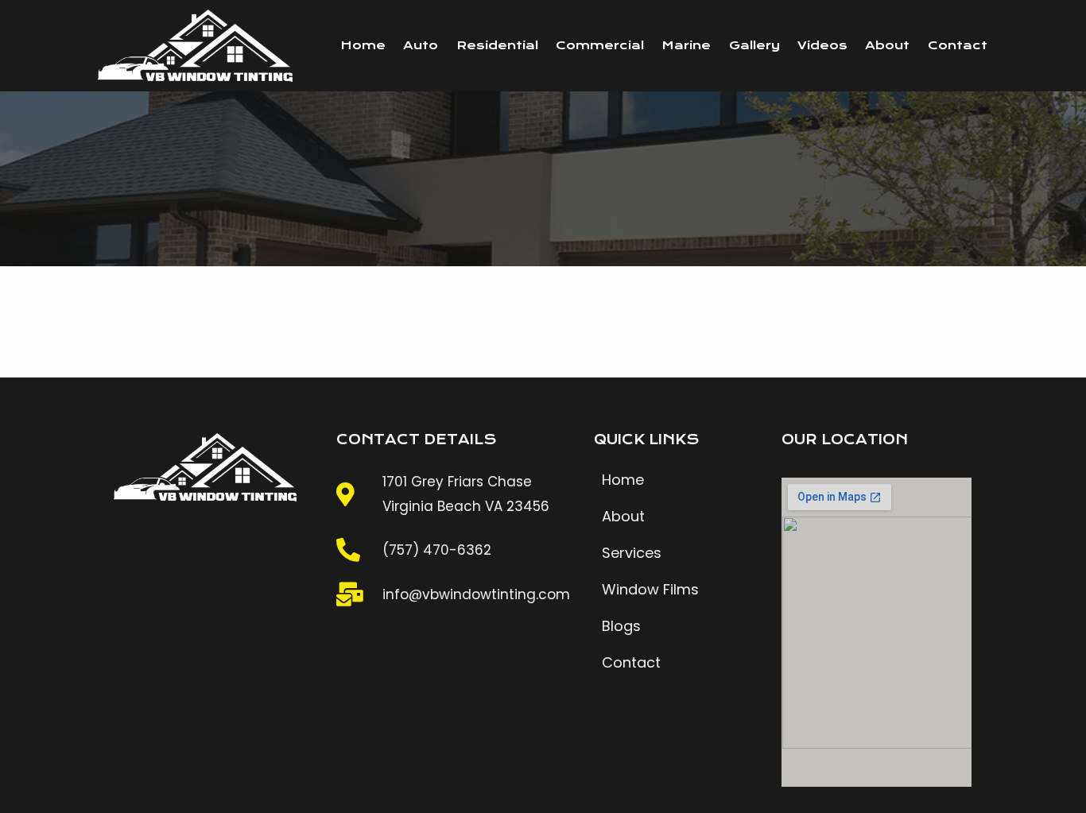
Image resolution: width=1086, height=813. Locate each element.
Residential (497, 45)
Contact (957, 45)
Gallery (754, 45)
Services (631, 553)
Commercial (600, 45)
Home (363, 45)
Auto (420, 45)
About (887, 45)
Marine (686, 45)
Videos (822, 45)
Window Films (650, 589)
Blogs (621, 626)
